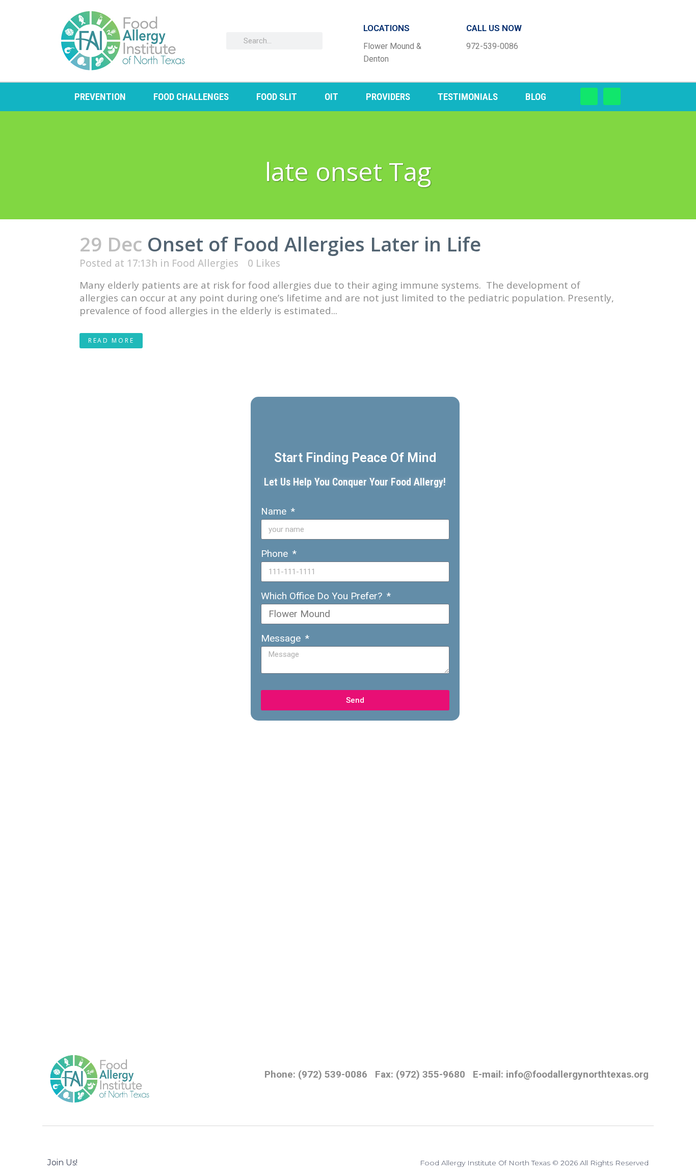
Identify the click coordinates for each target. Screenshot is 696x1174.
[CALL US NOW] (450, 41)
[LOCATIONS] (347, 41)
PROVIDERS (388, 97)
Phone (275, 553)
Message (282, 638)
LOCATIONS (386, 28)
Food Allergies (205, 263)
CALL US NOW (494, 28)
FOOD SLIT (276, 97)
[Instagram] (612, 96)
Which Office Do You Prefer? (323, 596)
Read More (111, 340)
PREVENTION (100, 97)
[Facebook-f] (589, 96)
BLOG (535, 97)
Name (275, 511)
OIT (331, 97)
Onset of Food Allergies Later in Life (314, 244)
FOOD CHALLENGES (191, 97)
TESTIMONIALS (468, 97)
